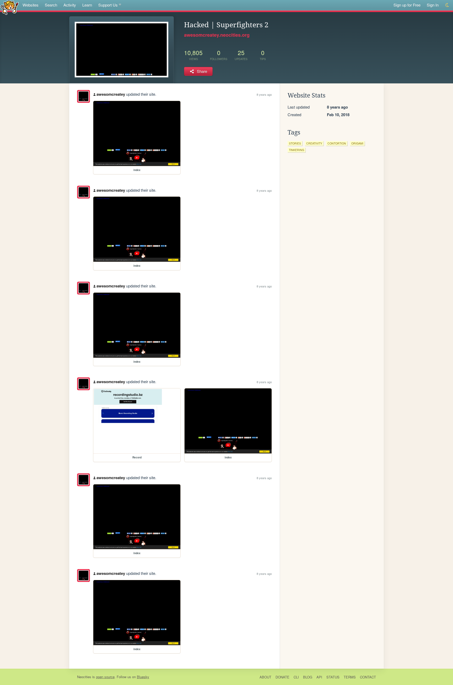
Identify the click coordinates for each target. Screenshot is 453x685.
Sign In (433, 5)
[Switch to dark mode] (447, 5)
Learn (87, 5)
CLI (296, 677)
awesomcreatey (110, 94)
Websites (31, 5)
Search (51, 5)
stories (295, 143)
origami (357, 143)
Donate (282, 677)
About (265, 677)
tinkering (296, 150)
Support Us (108, 5)
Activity (69, 5)
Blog (307, 677)
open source (105, 676)
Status (332, 677)
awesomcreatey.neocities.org (217, 34)
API (319, 677)
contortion (336, 143)
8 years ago (264, 94)
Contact (368, 677)
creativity (314, 143)
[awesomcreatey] (83, 96)
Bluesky (143, 676)
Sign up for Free (406, 5)
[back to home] (9, 7)
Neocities (84, 676)
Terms (350, 677)
